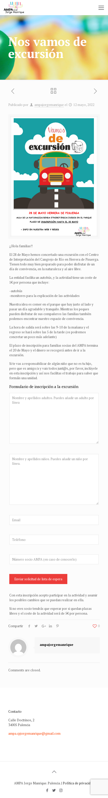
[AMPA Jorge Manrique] (14, 7)
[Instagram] (61, 790)
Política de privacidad (78, 783)
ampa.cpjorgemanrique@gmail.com (34, 733)
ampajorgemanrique (49, 104)
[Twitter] (54, 790)
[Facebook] (47, 790)
